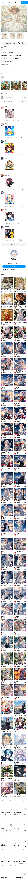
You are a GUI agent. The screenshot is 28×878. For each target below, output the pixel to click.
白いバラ (8, 64)
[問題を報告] (18, 121)
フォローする (14, 266)
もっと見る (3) (14, 244)
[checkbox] (5, 101)
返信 (23, 120)
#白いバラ (3, 69)
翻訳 (1, 73)
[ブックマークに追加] (18, 43)
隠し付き (8, 101)
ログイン (24, 2)
